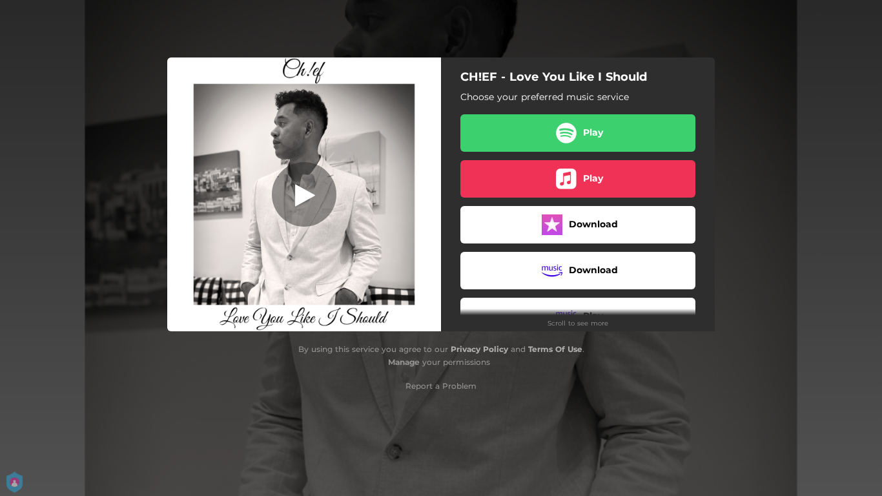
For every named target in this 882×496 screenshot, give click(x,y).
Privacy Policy (479, 349)
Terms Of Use (555, 349)
